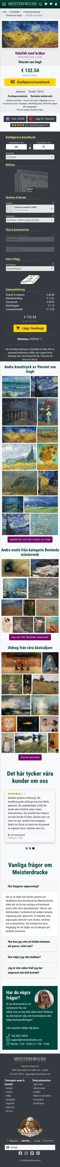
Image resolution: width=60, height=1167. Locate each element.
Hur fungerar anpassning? (23, 886)
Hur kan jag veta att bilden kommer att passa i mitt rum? (29, 944)
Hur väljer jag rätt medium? (24, 957)
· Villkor (8, 1095)
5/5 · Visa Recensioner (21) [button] (36, 125)
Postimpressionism (31, 12)
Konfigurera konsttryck (32, 82)
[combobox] (30, 157)
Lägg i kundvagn (32, 328)
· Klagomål (9, 1107)
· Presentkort (38, 1099)
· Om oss (8, 1111)
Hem (5, 12)
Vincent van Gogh (14, 15)
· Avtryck (8, 1092)
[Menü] (4, 4)
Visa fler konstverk (30, 757)
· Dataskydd (10, 1099)
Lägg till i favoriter (43, 118)
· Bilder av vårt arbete (41, 1095)
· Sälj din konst (38, 1088)
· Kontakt (9, 1088)
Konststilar (15, 12)
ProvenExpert (19, 835)
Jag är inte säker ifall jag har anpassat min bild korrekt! (25, 970)
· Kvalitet (36, 1092)
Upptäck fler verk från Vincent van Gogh (30, 539)
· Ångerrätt (9, 1103)
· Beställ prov (38, 1103)
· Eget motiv (37, 1084)
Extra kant (10, 153)
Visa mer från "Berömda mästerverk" (30, 637)
